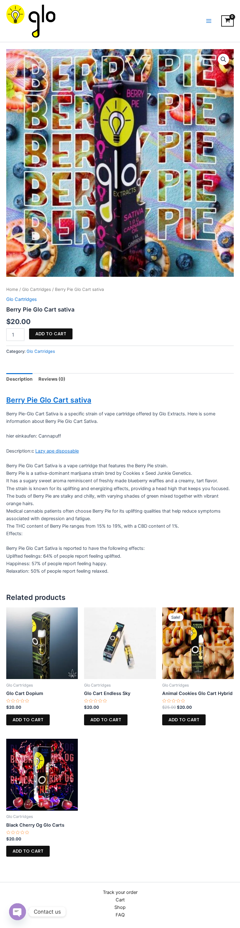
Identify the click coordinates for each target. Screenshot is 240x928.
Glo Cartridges (36, 289)
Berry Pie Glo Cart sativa (48, 400)
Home (12, 289)
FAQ (120, 915)
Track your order (120, 892)
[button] (223, 59)
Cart (120, 900)
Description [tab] (19, 379)
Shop (120, 907)
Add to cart (50, 334)
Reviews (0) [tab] (51, 379)
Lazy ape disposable (57, 451)
